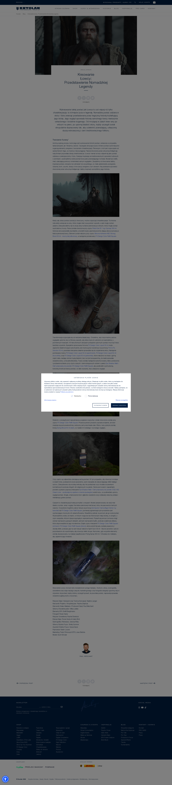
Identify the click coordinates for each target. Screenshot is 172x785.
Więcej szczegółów (122, 400)
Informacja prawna (50, 400)
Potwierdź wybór (100, 405)
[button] (5, 779)
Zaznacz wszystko (119, 405)
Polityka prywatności (66, 392)
